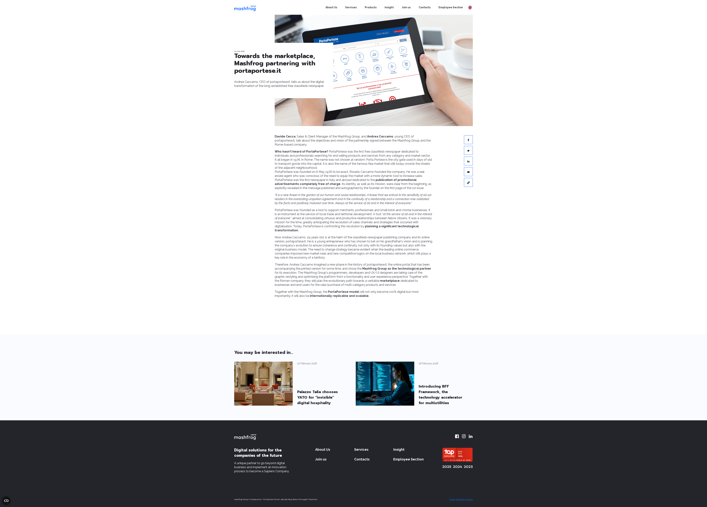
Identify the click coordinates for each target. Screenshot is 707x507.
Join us (406, 7)
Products (371, 7)
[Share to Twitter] (468, 150)
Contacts (424, 7)
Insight (389, 7)
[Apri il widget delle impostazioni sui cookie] (6, 500)
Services (351, 7)
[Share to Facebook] (468, 139)
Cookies (469, 499)
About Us (331, 7)
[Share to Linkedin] (468, 161)
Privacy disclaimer (457, 499)
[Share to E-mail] (468, 171)
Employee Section (451, 7)
